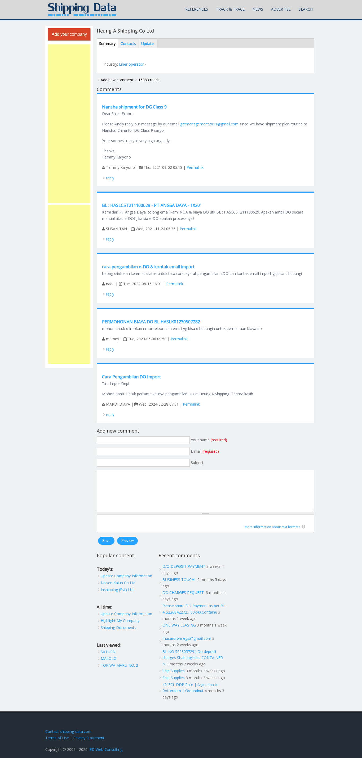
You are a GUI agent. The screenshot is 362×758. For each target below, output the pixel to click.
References (196, 9)
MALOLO (109, 658)
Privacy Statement (88, 737)
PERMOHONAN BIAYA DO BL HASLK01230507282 (151, 322)
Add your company (69, 34)
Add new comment (117, 79)
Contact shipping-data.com (68, 731)
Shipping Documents (118, 627)
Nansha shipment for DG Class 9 (134, 107)
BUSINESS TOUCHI (179, 579)
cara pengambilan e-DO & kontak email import (148, 267)
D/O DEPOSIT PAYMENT (183, 566)
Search (306, 9)
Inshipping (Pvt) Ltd (117, 589)
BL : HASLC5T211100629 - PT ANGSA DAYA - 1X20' (151, 205)
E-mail (205, 451)
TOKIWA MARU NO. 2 (119, 665)
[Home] (82, 9)
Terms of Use (57, 737)
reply (110, 177)
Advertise (281, 9)
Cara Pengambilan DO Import (131, 377)
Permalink (195, 167)
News (258, 9)
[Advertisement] (69, 123)
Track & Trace (230, 9)
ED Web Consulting (106, 749)
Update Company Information (126, 575)
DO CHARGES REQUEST (183, 592)
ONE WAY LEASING (179, 625)
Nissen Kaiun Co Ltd (118, 582)
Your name (209, 439)
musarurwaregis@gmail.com (186, 638)
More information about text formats (272, 527)
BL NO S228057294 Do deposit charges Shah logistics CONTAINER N (192, 658)
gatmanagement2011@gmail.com (209, 123)
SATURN (108, 651)
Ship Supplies (173, 670)
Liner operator (131, 64)
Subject (197, 462)
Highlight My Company (120, 620)
